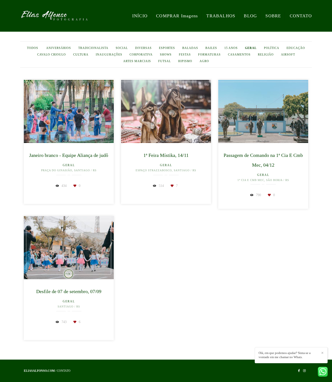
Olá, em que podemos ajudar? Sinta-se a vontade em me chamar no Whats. (285, 355)
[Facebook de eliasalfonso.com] (299, 370)
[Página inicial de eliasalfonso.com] (54, 15)
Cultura (80, 54)
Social (122, 48)
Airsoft (288, 54)
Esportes (167, 48)
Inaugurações (109, 54)
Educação (296, 48)
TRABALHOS (220, 15)
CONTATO (301, 15)
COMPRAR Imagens (177, 15)
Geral (251, 48)
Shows (166, 54)
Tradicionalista (93, 48)
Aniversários (58, 48)
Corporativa (141, 54)
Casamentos (239, 54)
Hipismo (185, 61)
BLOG (250, 15)
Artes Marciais (137, 61)
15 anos (231, 48)
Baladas (190, 48)
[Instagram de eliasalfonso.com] (304, 370)
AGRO (204, 61)
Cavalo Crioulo (51, 54)
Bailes (211, 48)
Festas (185, 54)
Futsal (164, 61)
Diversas (143, 48)
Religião (266, 54)
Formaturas (209, 54)
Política (271, 48)
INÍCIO (140, 15)
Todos (32, 48)
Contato (63, 370)
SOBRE (273, 15)
